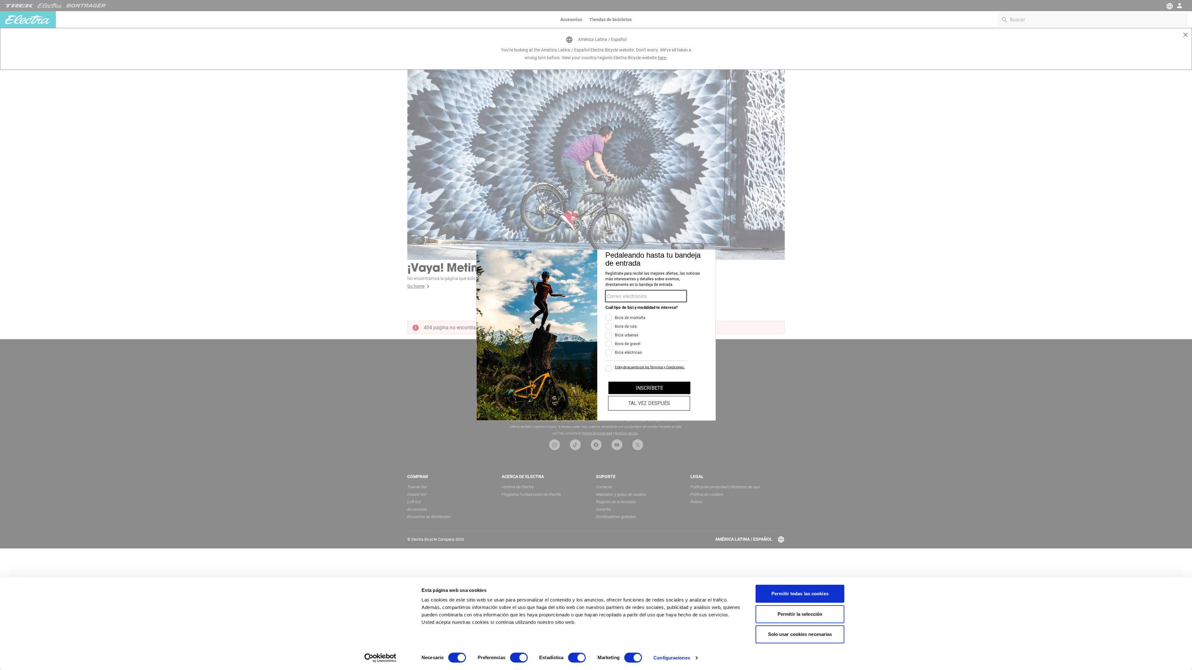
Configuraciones (671, 657)
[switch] (519, 658)
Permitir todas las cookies (800, 593)
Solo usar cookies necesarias (800, 634)
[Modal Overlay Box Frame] (596, 335)
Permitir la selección (800, 614)
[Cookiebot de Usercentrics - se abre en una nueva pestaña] (380, 658)
